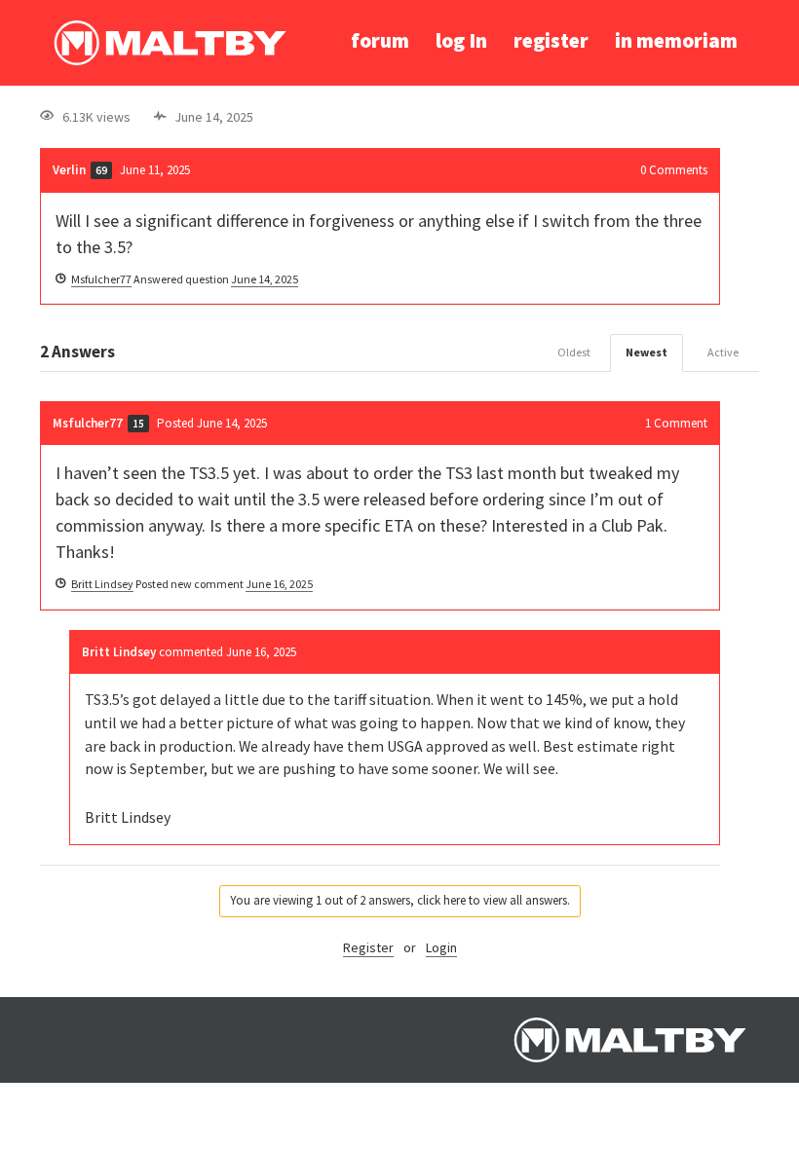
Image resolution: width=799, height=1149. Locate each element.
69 (101, 170)
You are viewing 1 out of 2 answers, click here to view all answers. (400, 900)
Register (368, 947)
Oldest (573, 352)
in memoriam (676, 40)
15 (138, 423)
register (551, 40)
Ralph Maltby (169, 42)
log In (461, 40)
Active (723, 352)
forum (380, 40)
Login (441, 947)
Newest (646, 352)
